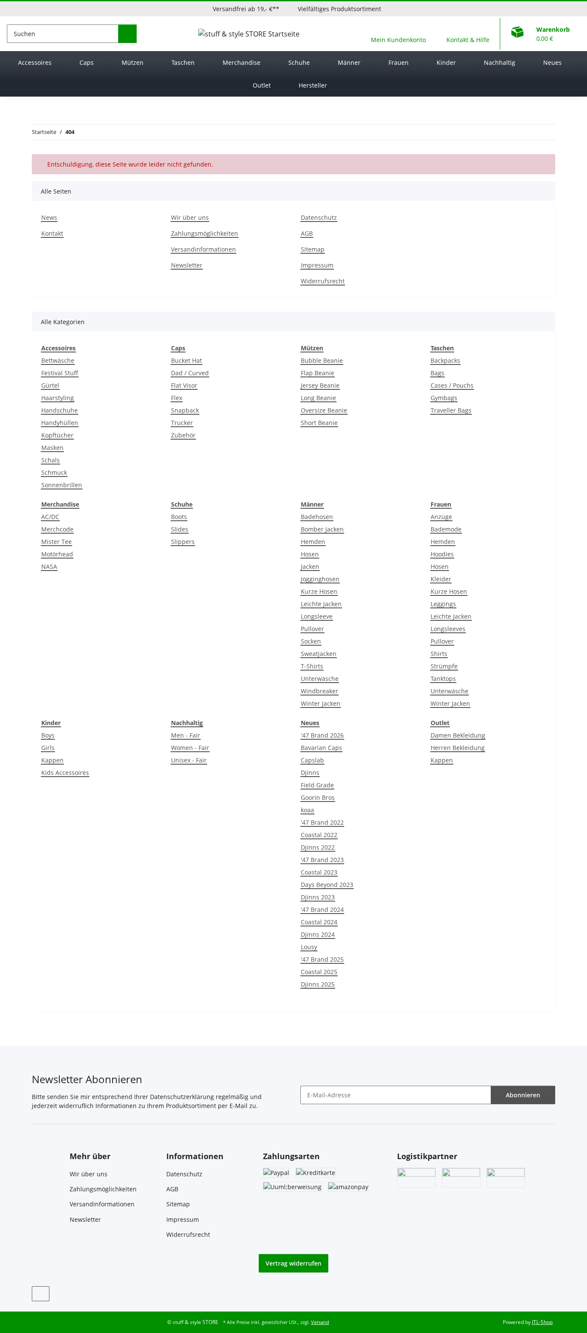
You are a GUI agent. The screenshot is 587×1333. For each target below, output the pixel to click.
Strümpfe (444, 666)
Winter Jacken (320, 703)
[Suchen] (127, 33)
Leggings (443, 604)
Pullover (312, 629)
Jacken (310, 566)
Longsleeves (448, 629)
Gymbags (444, 398)
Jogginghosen (320, 579)
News (49, 217)
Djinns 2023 (318, 897)
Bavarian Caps (321, 748)
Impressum (317, 265)
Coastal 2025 (319, 972)
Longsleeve (317, 616)
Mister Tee (56, 541)
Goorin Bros (318, 797)
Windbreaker (319, 691)
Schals (50, 460)
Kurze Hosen (319, 591)
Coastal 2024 (319, 922)
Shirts (439, 654)
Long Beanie (318, 398)
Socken (311, 641)
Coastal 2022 (319, 835)
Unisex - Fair (189, 760)
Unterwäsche (320, 678)
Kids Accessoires (65, 772)
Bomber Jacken (322, 529)
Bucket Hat (186, 360)
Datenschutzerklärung (182, 1097)
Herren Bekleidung (458, 748)
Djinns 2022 (318, 847)
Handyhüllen (59, 423)
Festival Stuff (59, 373)
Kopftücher (57, 435)
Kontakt (52, 233)
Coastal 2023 (319, 872)
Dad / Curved (190, 373)
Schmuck (54, 472)
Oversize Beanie (324, 410)
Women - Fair (190, 748)
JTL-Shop (542, 1322)
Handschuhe (59, 410)
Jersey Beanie (320, 385)
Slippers (183, 541)
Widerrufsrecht (323, 281)
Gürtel (50, 385)
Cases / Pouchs (452, 385)
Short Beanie (319, 423)
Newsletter (186, 265)
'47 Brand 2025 (322, 959)
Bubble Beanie (322, 360)
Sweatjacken (318, 654)
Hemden (313, 541)
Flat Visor (184, 385)
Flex (176, 398)
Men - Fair (185, 735)
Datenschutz (319, 217)
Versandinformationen (203, 249)
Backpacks (445, 360)
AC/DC (50, 517)
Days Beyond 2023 (327, 885)
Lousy (309, 947)
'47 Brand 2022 (322, 822)
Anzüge (441, 517)
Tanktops (443, 678)
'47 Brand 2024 (322, 909)
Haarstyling (57, 398)
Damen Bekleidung (458, 735)
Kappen (52, 760)
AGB (307, 233)
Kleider (441, 579)
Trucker (182, 423)
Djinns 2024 (318, 934)
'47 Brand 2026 (322, 735)
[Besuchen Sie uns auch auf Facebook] (40, 1293)
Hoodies (442, 554)
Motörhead (57, 554)
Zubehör (183, 435)
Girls (48, 748)
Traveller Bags (451, 410)
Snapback (185, 410)
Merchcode (57, 529)
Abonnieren (523, 1095)
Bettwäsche (57, 360)
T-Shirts (312, 666)
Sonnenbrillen (61, 485)
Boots (179, 517)
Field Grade (317, 785)
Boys (48, 735)
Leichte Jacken (321, 604)
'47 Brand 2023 (322, 860)
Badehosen (317, 517)
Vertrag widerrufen (293, 1263)
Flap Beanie (317, 373)
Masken (52, 447)
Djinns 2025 (318, 984)
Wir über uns (190, 217)
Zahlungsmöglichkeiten (204, 233)
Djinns (310, 772)
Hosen (310, 554)
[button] (398, 33)
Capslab (312, 760)
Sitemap (312, 249)
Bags (437, 373)
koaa (307, 810)
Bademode (446, 529)
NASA (49, 566)
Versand (320, 1322)
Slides (179, 529)
